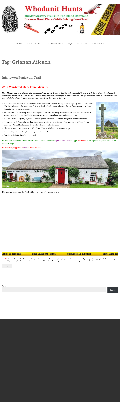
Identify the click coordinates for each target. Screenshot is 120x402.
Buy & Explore (34, 44)
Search (4, 286)
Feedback (82, 44)
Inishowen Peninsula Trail (21, 77)
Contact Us (98, 44)
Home (19, 44)
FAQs (70, 44)
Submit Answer (55, 44)
